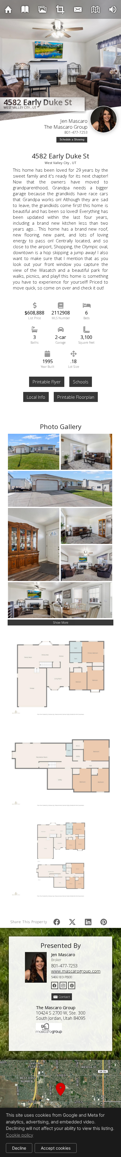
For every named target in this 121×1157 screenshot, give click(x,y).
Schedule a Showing (72, 139)
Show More (60, 622)
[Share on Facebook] (57, 921)
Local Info (36, 397)
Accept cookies (55, 1148)
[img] (8, 9)
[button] (60, 1096)
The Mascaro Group (66, 126)
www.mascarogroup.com (75, 971)
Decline (19, 1148)
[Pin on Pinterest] (104, 921)
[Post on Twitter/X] (72, 921)
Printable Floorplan (75, 397)
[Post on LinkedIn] (88, 921)
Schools (80, 382)
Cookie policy (19, 1135)
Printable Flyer (47, 382)
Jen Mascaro (74, 120)
